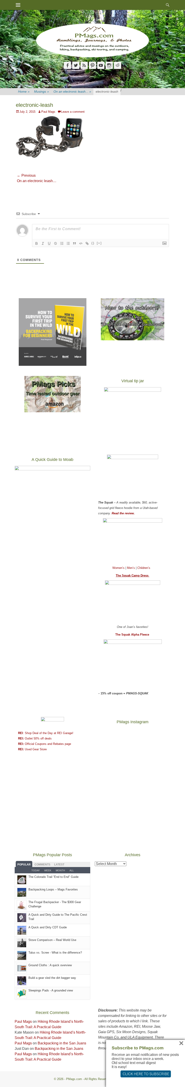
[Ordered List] (62, 243)
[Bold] (36, 243)
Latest (59, 864)
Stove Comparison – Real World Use (52, 940)
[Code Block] (81, 243)
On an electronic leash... (72, 91)
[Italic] (43, 243)
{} (93, 243)
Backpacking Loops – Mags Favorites (53, 889)
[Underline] (49, 243)
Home (24, 91)
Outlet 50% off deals (35, 738)
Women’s (118, 568)
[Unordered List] (68, 243)
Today (35, 870)
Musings (41, 91)
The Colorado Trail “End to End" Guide (53, 877)
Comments (42, 864)
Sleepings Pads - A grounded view (50, 990)
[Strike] (55, 243)
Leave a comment (73, 111)
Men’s (131, 568)
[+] (99, 243)
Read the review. (123, 513)
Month (60, 870)
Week (47, 870)
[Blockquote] (74, 243)
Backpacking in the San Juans (62, 1043)
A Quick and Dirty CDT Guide (47, 927)
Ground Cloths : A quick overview (50, 965)
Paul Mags (48, 111)
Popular (24, 864)
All (71, 870)
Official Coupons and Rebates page (44, 744)
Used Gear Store (32, 749)
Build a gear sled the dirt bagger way (52, 977)
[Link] (87, 243)
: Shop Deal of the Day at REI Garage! (45, 733)
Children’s (143, 568)
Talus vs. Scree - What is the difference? (55, 952)
